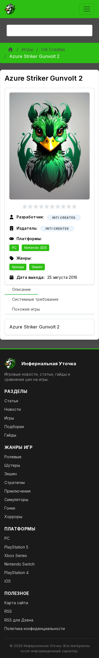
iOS (7, 581)
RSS (8, 611)
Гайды (10, 435)
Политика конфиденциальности (34, 628)
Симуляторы (16, 499)
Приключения (17, 491)
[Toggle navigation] (87, 9)
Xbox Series (15, 555)
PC (14, 248)
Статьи (11, 400)
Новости (12, 409)
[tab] (21, 290)
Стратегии (14, 482)
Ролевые (12, 456)
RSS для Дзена (18, 620)
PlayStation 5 (16, 547)
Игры (27, 49)
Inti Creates (53, 49)
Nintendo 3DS (35, 248)
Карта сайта (16, 602)
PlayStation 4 (16, 572)
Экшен (37, 267)
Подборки (14, 426)
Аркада (18, 267)
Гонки (9, 508)
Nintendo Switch (19, 564)
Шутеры (12, 465)
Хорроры (13, 516)
